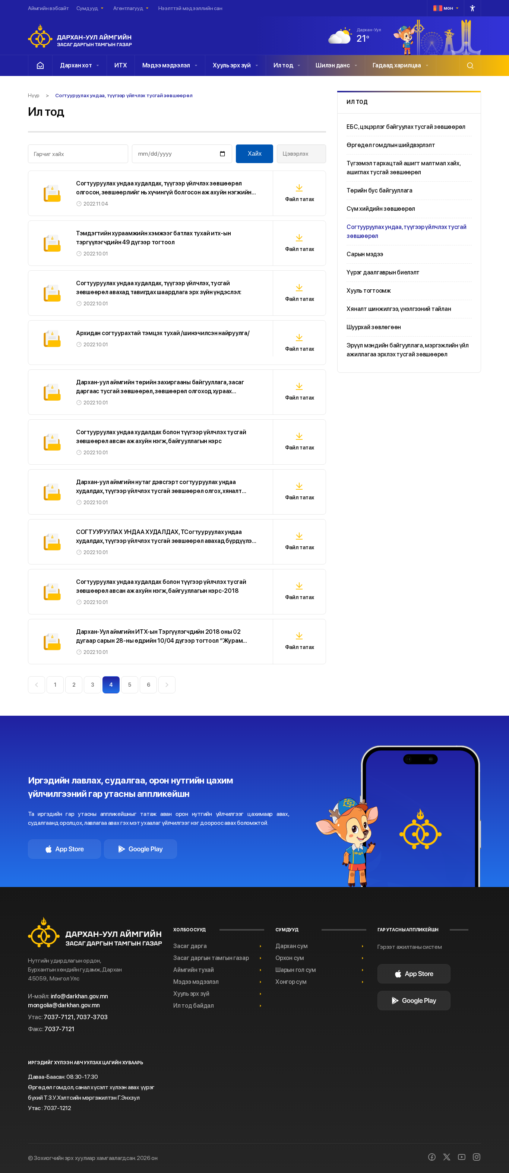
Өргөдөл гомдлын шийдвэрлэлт (391, 145)
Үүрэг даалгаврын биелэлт (383, 272)
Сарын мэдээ (365, 254)
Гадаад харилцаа (397, 65)
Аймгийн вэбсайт (48, 8)
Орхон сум (289, 957)
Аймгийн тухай (193, 969)
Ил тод (283, 65)
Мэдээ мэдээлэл (166, 65)
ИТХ (120, 65)
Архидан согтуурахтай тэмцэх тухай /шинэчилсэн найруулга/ (163, 333)
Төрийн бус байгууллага (379, 190)
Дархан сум (291, 946)
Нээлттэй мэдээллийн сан (190, 8)
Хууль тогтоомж (369, 290)
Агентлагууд (128, 8)
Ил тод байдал (193, 1005)
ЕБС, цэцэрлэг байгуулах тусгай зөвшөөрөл (406, 126)
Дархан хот (76, 65)
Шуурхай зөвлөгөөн (374, 327)
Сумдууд (87, 8)
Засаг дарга (189, 946)
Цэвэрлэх (296, 153)
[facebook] (431, 1157)
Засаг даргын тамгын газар (211, 957)
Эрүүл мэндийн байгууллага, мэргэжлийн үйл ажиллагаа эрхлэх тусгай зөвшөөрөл (408, 350)
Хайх (255, 153)
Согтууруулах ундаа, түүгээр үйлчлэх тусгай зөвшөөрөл (406, 231)
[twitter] (446, 1157)
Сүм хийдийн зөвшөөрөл (381, 208)
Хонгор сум (290, 981)
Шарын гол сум (295, 969)
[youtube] (461, 1157)
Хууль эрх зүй (232, 65)
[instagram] (476, 1157)
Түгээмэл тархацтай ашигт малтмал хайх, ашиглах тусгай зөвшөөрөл (403, 168)
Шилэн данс (333, 65)
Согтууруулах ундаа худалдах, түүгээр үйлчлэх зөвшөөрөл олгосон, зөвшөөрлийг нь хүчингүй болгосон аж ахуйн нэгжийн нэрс (164, 192)
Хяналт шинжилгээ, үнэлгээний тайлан (399, 308)
